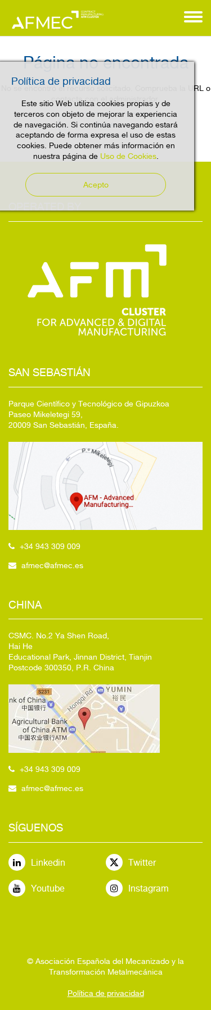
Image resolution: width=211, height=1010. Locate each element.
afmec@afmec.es (52, 565)
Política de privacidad (106, 993)
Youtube (48, 888)
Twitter (142, 862)
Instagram (148, 888)
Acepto (96, 184)
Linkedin (48, 862)
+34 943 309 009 (50, 546)
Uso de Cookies (128, 156)
